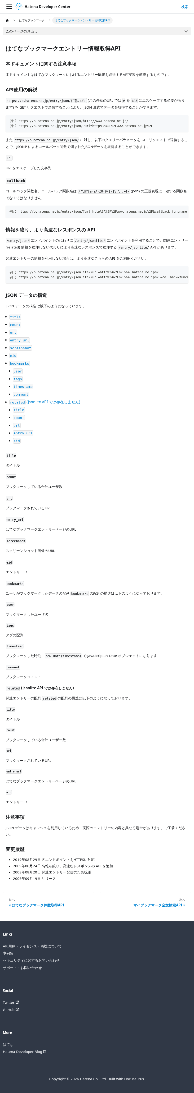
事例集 (8, 953)
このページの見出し (22, 31)
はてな (8, 1044)
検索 (184, 6)
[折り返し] (174, 211)
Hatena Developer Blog (22, 1051)
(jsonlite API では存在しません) (45, 401)
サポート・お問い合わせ (22, 967)
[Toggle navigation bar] (9, 6)
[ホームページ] (7, 20)
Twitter (8, 1002)
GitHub (8, 1009)
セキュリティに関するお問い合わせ (31, 960)
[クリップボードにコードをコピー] (182, 120)
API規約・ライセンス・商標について (32, 946)
